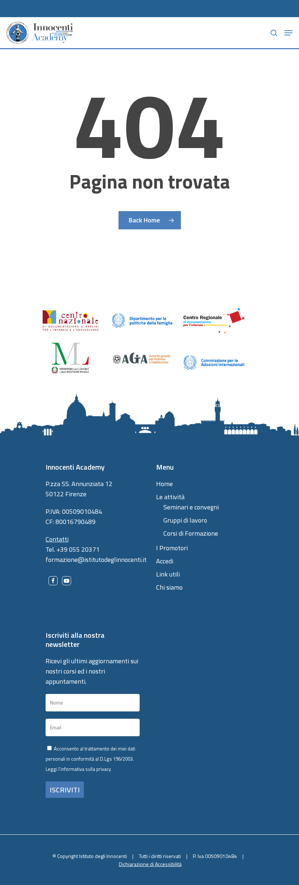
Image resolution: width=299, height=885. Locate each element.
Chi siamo (169, 587)
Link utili (168, 574)
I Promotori (172, 548)
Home (164, 484)
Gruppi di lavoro (185, 520)
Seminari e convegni (191, 507)
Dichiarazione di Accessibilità (150, 864)
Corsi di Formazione (190, 533)
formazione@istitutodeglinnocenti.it (96, 559)
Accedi (164, 561)
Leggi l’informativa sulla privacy (78, 769)
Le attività (170, 497)
